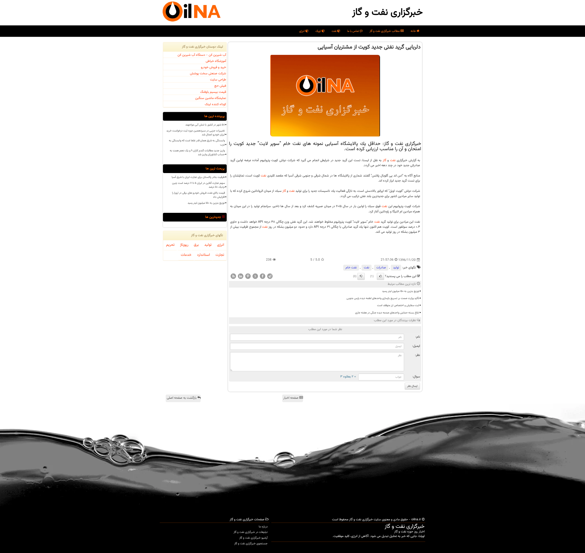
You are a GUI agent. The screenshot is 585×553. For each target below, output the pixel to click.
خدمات (186, 255)
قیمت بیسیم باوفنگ (213, 92)
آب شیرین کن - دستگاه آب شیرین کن (202, 55)
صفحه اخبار (291, 398)
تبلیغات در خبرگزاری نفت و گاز (251, 532)
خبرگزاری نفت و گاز (387, 12)
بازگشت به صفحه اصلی (182, 398)
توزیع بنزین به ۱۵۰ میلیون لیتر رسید (400, 291)
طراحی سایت (218, 79)
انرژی (302, 31)
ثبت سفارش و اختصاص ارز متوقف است (398, 305)
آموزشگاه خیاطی (216, 61)
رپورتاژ (184, 245)
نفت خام (351, 267)
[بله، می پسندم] (380, 276)
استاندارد (203, 255)
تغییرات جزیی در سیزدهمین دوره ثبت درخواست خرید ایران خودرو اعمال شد (195, 133)
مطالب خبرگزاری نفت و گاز (385, 31)
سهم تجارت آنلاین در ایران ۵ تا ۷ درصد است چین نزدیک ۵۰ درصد (198, 185)
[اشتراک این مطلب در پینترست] (248, 276)
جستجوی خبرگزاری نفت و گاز (251, 543)
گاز (384, 160)
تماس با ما (353, 31)
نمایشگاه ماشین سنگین (210, 98)
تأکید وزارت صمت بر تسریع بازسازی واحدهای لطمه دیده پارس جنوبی (382, 298)
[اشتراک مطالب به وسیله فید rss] (233, 276)
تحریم (170, 245)
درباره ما (263, 526)
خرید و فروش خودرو (213, 67)
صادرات (381, 267)
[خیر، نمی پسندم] (361, 276)
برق (196, 245)
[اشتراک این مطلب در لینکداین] (240, 276)
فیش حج (220, 85)
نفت (334, 31)
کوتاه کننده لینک (215, 104)
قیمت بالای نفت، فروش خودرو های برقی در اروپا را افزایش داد (198, 195)
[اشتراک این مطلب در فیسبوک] (262, 276)
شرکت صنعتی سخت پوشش (208, 73)
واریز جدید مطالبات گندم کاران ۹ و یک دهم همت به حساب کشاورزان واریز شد (197, 153)
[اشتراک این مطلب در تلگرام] (270, 276)
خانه (414, 31)
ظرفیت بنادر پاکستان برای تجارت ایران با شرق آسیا (198, 177)
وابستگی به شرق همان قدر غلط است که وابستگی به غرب (197, 143)
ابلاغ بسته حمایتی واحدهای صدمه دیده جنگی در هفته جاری (387, 313)
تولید (396, 267)
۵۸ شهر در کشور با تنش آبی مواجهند (205, 125)
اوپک (318, 31)
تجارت (219, 255)
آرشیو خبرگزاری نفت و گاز (253, 538)
